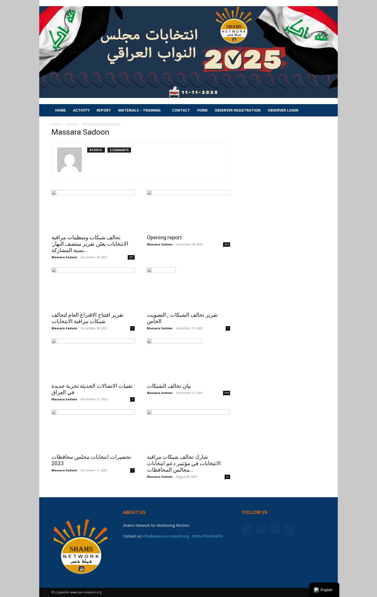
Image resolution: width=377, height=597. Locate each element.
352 (226, 244)
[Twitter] (275, 529)
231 (131, 257)
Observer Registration (238, 110)
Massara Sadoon (64, 257)
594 (226, 393)
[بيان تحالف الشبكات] (188, 359)
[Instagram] (261, 529)
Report (104, 110)
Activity (81, 110)
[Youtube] (289, 529)
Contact (181, 110)
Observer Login (283, 110)
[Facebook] (247, 529)
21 (227, 477)
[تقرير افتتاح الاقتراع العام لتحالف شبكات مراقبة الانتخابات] (93, 288)
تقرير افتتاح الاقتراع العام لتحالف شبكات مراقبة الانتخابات (88, 318)
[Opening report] (188, 210)
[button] (319, 110)
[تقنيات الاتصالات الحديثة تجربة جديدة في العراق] (93, 359)
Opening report (164, 237)
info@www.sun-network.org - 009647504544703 (183, 536)
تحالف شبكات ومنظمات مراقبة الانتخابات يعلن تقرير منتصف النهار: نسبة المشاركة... (90, 243)
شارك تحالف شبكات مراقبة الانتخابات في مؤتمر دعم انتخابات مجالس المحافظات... (184, 463)
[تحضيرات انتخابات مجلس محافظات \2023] (93, 430)
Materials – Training (139, 110)
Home (60, 110)
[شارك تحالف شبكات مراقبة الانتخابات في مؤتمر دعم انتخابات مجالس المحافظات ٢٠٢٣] (188, 430)
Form (202, 110)
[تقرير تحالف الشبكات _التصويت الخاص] (188, 288)
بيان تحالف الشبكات (169, 386)
